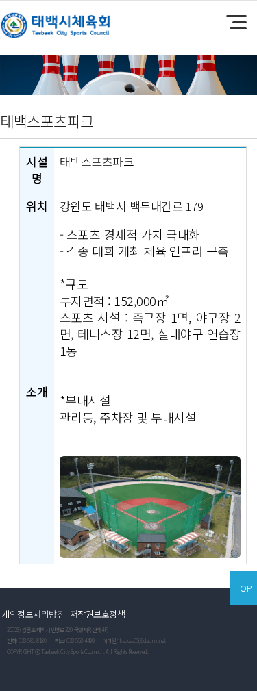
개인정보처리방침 (32, 613)
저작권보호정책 (97, 613)
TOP (244, 587)
